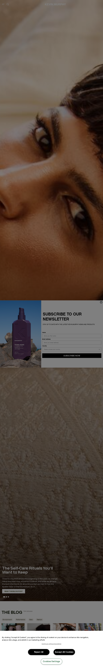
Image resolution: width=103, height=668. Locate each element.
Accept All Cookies (64, 652)
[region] (51, 649)
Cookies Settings (51, 661)
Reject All (38, 652)
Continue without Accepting (51, 644)
